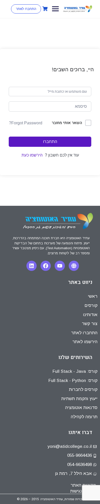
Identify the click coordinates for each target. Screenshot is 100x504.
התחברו (50, 141)
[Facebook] (46, 266)
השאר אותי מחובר (67, 123)
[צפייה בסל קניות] (44, 8)
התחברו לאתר (26, 9)
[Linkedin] (31, 266)
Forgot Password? (25, 123)
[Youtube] (60, 266)
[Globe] (74, 266)
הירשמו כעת (32, 155)
